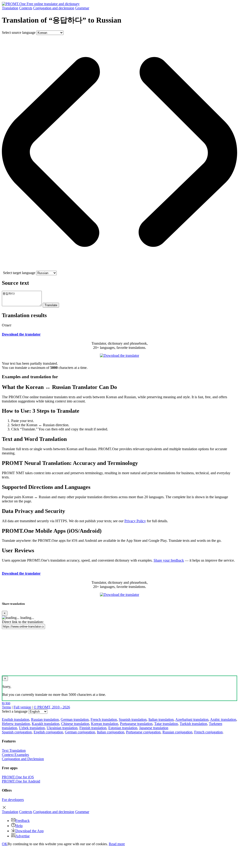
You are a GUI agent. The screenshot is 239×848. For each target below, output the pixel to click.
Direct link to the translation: (23, 622)
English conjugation (48, 732)
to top (6, 703)
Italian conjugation (110, 732)
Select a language (15, 711)
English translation (15, 719)
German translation (75, 719)
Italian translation (161, 719)
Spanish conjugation (17, 732)
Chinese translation (75, 724)
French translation (104, 719)
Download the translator (21, 334)
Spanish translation (133, 719)
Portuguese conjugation (143, 732)
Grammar (82, 8)
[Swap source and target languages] (119, 269)
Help (19, 826)
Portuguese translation (136, 724)
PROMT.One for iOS (18, 777)
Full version (22, 707)
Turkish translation (193, 724)
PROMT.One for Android (21, 781)
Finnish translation (92, 728)
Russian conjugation (177, 732)
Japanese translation (153, 728)
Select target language (19, 273)
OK (4, 844)
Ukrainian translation (62, 728)
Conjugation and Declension (23, 759)
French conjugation (208, 732)
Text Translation (14, 750)
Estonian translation (122, 728)
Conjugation (53, 8)
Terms (6, 707)
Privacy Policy (135, 521)
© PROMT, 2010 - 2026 (52, 707)
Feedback (22, 821)
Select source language (18, 32)
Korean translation (104, 724)
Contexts (25, 8)
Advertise (22, 836)
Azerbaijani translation (191, 719)
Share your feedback (169, 560)
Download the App (29, 831)
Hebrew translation (16, 724)
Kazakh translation (45, 724)
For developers (13, 800)
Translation (10, 8)
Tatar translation (166, 724)
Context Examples (15, 755)
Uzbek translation (32, 728)
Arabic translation (223, 719)
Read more (117, 844)
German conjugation (80, 732)
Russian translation (45, 719)
